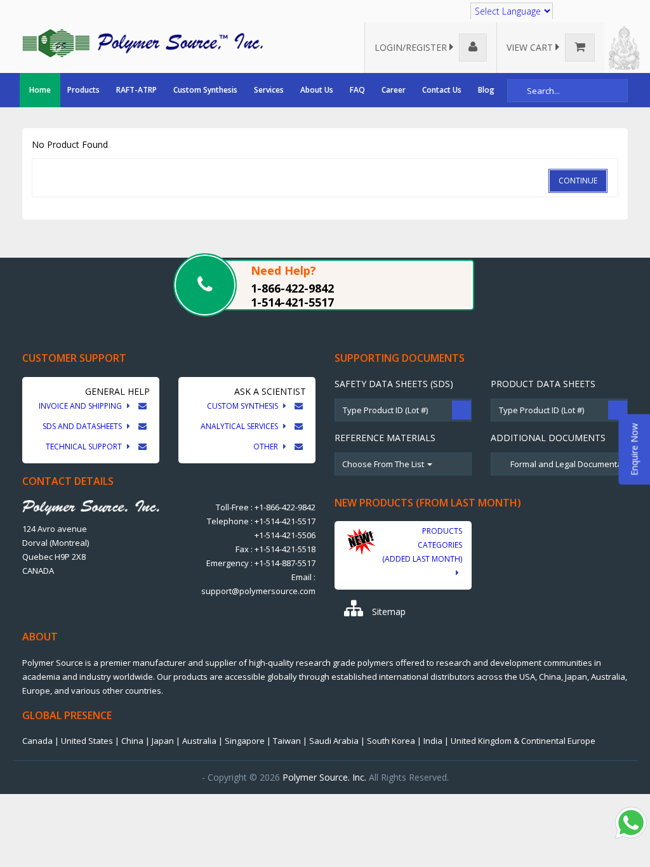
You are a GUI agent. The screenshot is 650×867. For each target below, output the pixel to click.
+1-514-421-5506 (285, 535)
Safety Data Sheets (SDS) (394, 384)
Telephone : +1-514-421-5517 (261, 521)
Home (40, 89)
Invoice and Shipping (81, 405)
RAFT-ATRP (136, 89)
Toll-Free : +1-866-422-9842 (265, 507)
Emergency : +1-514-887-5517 (260, 563)
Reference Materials (385, 438)
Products (83, 89)
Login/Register (412, 47)
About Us (316, 89)
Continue (578, 180)
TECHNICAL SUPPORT (85, 446)
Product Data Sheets (543, 384)
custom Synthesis (243, 405)
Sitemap (387, 612)
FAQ (357, 89)
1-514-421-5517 (292, 302)
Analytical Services (240, 426)
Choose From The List (384, 464)
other (266, 446)
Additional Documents (548, 438)
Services (269, 89)
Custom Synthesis (205, 89)
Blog (486, 89)
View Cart (531, 47)
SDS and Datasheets (83, 426)
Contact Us (441, 89)
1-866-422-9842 (292, 288)
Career (393, 89)
